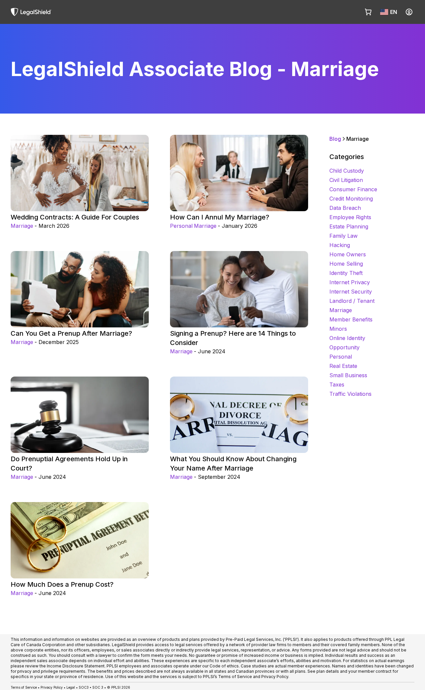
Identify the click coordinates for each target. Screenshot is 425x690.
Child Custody (346, 170)
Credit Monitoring (351, 198)
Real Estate (343, 366)
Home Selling (346, 263)
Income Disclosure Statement (76, 665)
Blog (335, 138)
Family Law (343, 235)
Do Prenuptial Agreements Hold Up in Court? (69, 463)
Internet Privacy (349, 282)
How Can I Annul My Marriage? (219, 217)
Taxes (336, 384)
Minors (338, 328)
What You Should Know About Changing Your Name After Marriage (233, 463)
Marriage (340, 310)
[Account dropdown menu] (409, 12)
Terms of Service (24, 687)
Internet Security (350, 291)
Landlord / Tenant (352, 301)
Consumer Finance (353, 189)
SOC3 (84, 687)
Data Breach (345, 208)
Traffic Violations (350, 393)
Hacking (339, 245)
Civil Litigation (346, 180)
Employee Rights (350, 217)
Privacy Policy (52, 687)
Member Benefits (351, 319)
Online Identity (347, 338)
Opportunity (344, 347)
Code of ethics (224, 665)
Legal (70, 687)
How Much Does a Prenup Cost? (62, 584)
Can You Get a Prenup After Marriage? (71, 333)
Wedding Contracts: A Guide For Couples (75, 217)
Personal (340, 356)
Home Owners (347, 254)
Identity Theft (346, 273)
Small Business (348, 375)
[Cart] (368, 12)
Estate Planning (348, 226)
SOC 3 (97, 687)
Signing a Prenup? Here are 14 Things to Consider (233, 338)
